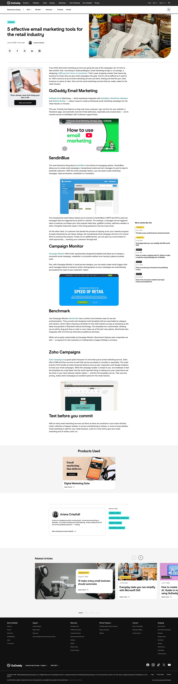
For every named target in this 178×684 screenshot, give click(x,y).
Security (139, 261)
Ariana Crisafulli (39, 42)
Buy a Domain (161, 626)
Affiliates (101, 633)
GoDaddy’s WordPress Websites (114, 98)
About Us (9, 626)
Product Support (37, 626)
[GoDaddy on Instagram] (153, 666)
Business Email (162, 636)
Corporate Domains (75, 633)
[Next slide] (140, 557)
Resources (35, 633)
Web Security (161, 647)
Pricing (97, 3)
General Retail (115, 513)
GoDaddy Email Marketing (119, 518)
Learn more (82, 589)
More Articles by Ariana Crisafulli (62, 531)
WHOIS (72, 643)
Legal (8, 640)
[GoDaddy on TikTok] (158, 666)
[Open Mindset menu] (42, 9)
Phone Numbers (162, 653)
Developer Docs (74, 626)
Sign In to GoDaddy (138, 626)
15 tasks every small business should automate (94, 582)
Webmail (72, 640)
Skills (28, 9)
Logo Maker (161, 650)
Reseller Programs (104, 629)
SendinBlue (80, 165)
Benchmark (74, 318)
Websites (139, 249)
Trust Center (10, 643)
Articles (68, 9)
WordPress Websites (117, 528)
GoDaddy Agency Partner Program (108, 626)
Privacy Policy (160, 674)
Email (45, 3)
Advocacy (49, 9)
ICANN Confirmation (75, 629)
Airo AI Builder (87, 3)
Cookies (169, 674)
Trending (60, 9)
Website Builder (59, 101)
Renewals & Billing (137, 629)
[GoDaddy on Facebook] (147, 666)
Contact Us (10, 633)
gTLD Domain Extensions (164, 629)
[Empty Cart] (169, 3)
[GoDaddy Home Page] (14, 665)
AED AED (54, 665)
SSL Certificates (75, 3)
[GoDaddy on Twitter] (164, 666)
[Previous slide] (134, 557)
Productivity (140, 227)
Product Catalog (74, 650)
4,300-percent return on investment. (73, 73)
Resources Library (14, 10)
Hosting (160, 643)
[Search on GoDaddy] (169, 9)
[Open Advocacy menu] (53, 9)
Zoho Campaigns (56, 360)
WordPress (161, 640)
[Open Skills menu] (31, 9)
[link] (17, 50)
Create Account (137, 633)
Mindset (38, 9)
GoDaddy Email (55, 98)
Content (11, 22)
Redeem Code (74, 647)
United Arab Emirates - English (35, 665)
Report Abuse (36, 629)
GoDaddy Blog (11, 636)
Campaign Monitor (56, 254)
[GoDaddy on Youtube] (169, 666)
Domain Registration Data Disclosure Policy (44, 636)
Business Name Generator (77, 636)
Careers (9, 629)
